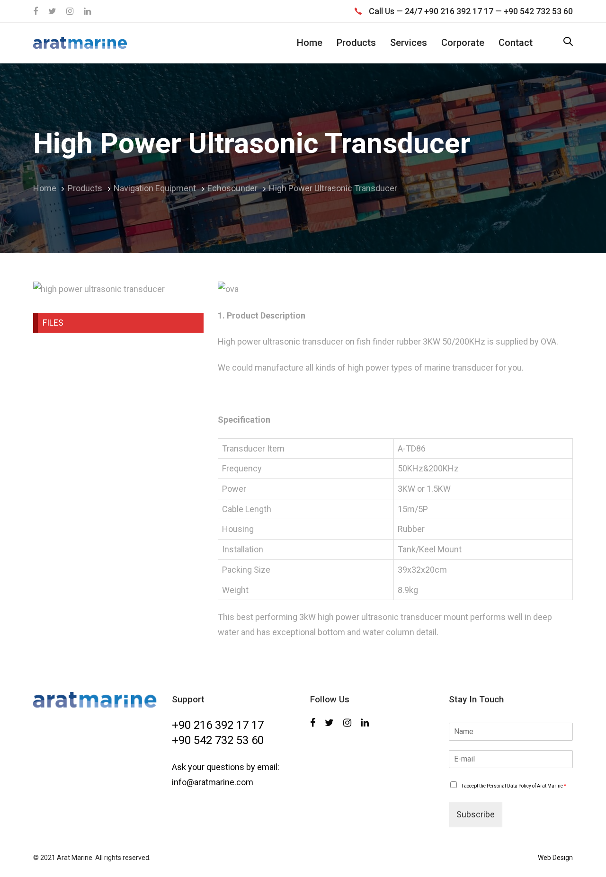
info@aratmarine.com (212, 782)
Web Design (555, 857)
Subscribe (475, 814)
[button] (568, 42)
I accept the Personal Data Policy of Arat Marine (514, 785)
